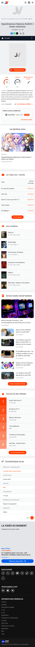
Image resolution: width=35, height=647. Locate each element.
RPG (4, 487)
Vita (22, 29)
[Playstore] (3, 590)
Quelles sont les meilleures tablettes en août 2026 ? (24, 364)
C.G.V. (3, 612)
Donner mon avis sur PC (28, 78)
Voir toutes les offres (26, 119)
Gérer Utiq (4, 623)
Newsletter (4, 628)
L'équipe (3, 604)
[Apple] (8, 590)
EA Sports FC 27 (14, 409)
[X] (8, 573)
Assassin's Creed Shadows (16, 262)
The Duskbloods (14, 426)
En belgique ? (5, 211)
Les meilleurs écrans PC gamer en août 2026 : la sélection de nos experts (23, 342)
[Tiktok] (27, 573)
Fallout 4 (10, 232)
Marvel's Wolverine (15, 417)
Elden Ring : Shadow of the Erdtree (18, 283)
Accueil (3, 19)
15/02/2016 (31, 194)
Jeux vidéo (11, 19)
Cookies (4, 620)
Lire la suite (4, 557)
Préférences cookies (7, 626)
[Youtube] (17, 573)
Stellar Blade (12, 242)
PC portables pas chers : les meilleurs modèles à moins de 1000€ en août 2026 (24, 354)
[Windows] (12, 590)
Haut (27, 518)
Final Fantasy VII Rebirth (15, 252)
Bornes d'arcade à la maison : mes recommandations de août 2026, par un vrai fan (16, 322)
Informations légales (7, 607)
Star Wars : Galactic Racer (17, 443)
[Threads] (31, 573)
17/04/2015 (31, 210)
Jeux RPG (24, 19)
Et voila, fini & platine (7, 188)
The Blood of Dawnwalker (17, 435)
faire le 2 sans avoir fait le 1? (10, 199)
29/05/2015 (31, 205)
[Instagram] (12, 573)
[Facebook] (3, 573)
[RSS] (22, 573)
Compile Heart (8, 471)
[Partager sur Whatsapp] (14, 33)
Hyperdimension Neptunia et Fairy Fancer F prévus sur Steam (16, 158)
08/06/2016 (31, 188)
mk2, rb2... (4, 194)
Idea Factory (17, 471)
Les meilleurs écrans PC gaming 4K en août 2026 (23, 374)
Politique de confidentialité (9, 618)
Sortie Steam (5, 205)
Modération (5, 615)
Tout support (14, 29)
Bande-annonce (19, 70)
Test (7, 77)
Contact (3, 602)
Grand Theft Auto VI (15, 400)
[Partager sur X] (17, 33)
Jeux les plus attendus (17, 452)
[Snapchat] (3, 578)
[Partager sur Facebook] (12, 33)
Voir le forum (17, 217)
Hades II (10, 272)
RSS (2, 631)
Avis (16, 77)
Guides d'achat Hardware (17, 384)
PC (7, 19)
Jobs (2, 634)
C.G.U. (3, 610)
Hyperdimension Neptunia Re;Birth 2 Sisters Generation (17, 25)
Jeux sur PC (18, 19)
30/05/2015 (31, 199)
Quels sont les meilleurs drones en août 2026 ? (23, 331)
